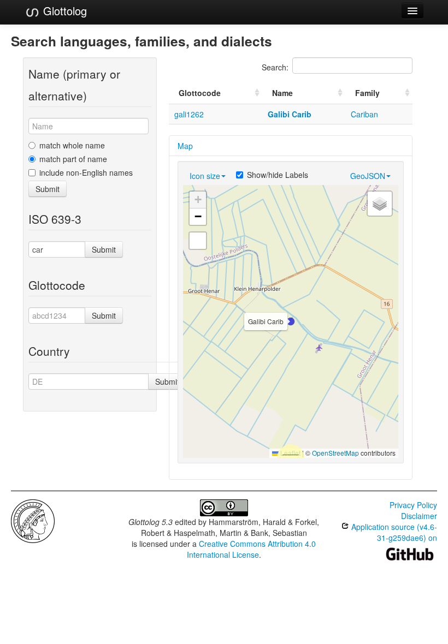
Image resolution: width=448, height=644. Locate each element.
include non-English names (86, 172)
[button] (290, 321)
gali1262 (189, 114)
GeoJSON (367, 175)
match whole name (72, 145)
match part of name (73, 158)
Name (282, 92)
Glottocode (200, 92)
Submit (48, 188)
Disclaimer (419, 515)
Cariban (364, 114)
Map (185, 145)
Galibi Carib (289, 114)
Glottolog (63, 11)
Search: (275, 67)
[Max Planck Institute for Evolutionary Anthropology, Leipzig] (33, 520)
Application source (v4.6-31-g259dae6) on (393, 532)
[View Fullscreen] (198, 240)
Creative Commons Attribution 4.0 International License (251, 549)
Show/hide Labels (277, 174)
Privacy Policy (413, 504)
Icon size (205, 175)
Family (367, 92)
